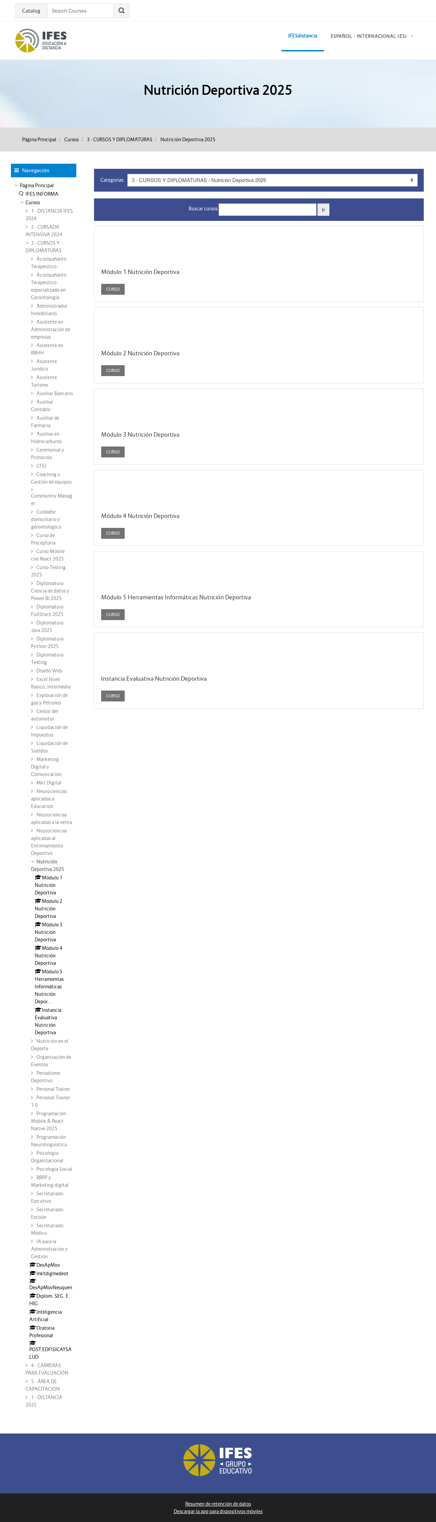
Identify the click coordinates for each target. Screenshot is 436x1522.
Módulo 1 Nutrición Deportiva (140, 272)
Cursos (71, 139)
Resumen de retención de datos (218, 1504)
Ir (323, 209)
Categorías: (112, 180)
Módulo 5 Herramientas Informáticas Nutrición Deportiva (176, 597)
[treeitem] (43, 185)
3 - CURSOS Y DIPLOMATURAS (119, 139)
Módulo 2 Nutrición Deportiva (140, 353)
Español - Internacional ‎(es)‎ (369, 36)
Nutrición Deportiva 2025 (187, 139)
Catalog (31, 11)
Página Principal (39, 139)
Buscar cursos (203, 209)
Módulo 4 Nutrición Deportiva (140, 516)
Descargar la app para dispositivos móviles (218, 1511)
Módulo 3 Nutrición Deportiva (140, 434)
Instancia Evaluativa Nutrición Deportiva (154, 678)
